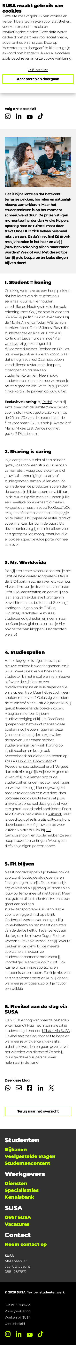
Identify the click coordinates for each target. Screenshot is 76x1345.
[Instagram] (8, 116)
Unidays (11, 343)
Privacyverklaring (18, 1311)
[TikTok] (40, 116)
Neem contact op (26, 1244)
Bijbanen (16, 1149)
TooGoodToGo (59, 507)
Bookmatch (42, 761)
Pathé (47, 402)
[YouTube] (30, 116)
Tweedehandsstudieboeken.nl (29, 766)
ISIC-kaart (18, 581)
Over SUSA (18, 1217)
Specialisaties (22, 1190)
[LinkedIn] (19, 116)
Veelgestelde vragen (30, 1156)
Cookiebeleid (15, 1324)
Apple (41, 835)
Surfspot (54, 814)
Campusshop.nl (17, 835)
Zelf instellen (38, 70)
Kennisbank (19, 1197)
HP (48, 830)
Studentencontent (27, 1163)
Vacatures (17, 1224)
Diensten (16, 1183)
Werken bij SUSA (18, 1317)
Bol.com (25, 761)
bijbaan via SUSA (56, 1031)
